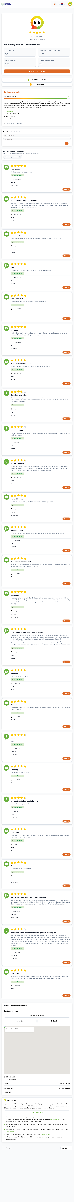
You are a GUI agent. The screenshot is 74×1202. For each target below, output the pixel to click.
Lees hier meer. (46, 1134)
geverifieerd (10, 1131)
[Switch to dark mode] (58, 4)
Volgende (65, 1148)
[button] (37, 1139)
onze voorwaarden (55, 1117)
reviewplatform (55, 1119)
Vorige (8, 1148)
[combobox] (37, 135)
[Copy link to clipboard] (54, 4)
